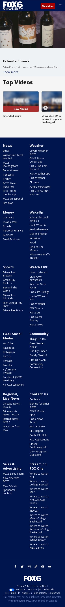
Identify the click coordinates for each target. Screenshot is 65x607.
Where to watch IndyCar (39, 509)
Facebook (8, 347)
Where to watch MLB (39, 490)
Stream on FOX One (38, 466)
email (50, 566)
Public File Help (38, 435)
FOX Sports (36, 308)
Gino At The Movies (37, 248)
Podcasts (8, 174)
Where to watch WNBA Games (39, 538)
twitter (22, 566)
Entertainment (11, 170)
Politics (7, 179)
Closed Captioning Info (38, 445)
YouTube (8, 343)
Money (8, 212)
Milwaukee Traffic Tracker (40, 256)
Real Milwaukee (39, 229)
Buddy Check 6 (38, 355)
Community (39, 334)
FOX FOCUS (10, 485)
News (7, 145)
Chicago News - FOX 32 (12, 405)
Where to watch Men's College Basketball (39, 518)
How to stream (38, 272)
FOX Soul (35, 312)
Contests (35, 399)
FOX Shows (36, 324)
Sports (8, 267)
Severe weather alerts (39, 152)
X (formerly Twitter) (9, 371)
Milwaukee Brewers (9, 273)
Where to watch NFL (39, 475)
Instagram (9, 352)
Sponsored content (9, 491)
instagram (29, 566)
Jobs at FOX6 (37, 426)
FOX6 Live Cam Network (38, 167)
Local (6, 150)
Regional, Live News (11, 396)
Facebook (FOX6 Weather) (12, 378)
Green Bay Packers (9, 281)
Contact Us (39, 394)
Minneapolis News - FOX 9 (11, 412)
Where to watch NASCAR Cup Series (39, 500)
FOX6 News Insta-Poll (10, 185)
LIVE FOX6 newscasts (36, 278)
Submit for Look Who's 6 (39, 219)
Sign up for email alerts (39, 405)
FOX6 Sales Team (13, 473)
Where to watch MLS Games (39, 546)
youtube (43, 566)
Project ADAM (38, 359)
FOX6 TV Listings (39, 292)
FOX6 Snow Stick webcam (39, 192)
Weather (37, 145)
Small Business (11, 239)
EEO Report (36, 430)
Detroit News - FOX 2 (11, 420)
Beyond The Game (10, 289)
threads (36, 566)
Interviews (36, 238)
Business (8, 235)
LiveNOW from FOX (38, 297)
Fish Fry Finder (38, 351)
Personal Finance (13, 230)
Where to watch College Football (39, 482)
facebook (15, 566)
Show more (10, 72)
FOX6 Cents (10, 221)
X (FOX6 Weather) (13, 384)
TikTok (7, 356)
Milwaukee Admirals (9, 296)
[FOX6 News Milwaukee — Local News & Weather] (13, 5)
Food (33, 242)
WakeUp (36, 212)
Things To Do (38, 339)
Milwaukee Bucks (13, 310)
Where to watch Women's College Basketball (40, 529)
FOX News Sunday (36, 318)
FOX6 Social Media (12, 336)
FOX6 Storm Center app (37, 160)
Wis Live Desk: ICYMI (38, 285)
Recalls (7, 226)
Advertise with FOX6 (11, 479)
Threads (7, 360)
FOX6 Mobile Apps (37, 412)
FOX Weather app (40, 173)
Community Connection (36, 365)
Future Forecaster (40, 186)
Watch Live (48, 6)
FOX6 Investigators (10, 164)
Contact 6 (8, 217)
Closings (34, 182)
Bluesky (7, 365)
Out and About (38, 233)
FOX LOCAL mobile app (10, 192)
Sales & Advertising (12, 466)
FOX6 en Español (13, 198)
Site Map (8, 203)
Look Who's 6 (38, 225)
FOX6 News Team (36, 420)
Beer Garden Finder (37, 345)
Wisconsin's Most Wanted (13, 156)
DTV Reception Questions (38, 453)
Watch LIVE (39, 267)
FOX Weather (37, 178)
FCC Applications (39, 439)
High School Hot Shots (12, 304)
